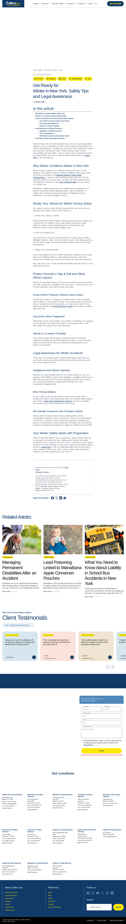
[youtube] (97, 893)
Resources (70, 3)
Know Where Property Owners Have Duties (55, 121)
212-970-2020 (60, 840)
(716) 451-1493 (11, 801)
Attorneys (8, 901)
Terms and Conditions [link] (116, 920)
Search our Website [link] (54, 907)
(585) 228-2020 (9, 840)
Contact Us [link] (90, 920)
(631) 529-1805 (61, 803)
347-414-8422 (11, 872)
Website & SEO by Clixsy (8, 921)
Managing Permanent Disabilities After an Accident (19, 570)
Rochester (62, 486)
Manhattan (44, 486)
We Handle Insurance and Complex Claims (54, 136)
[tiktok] (107, 893)
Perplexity (52, 79)
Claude (63, 79)
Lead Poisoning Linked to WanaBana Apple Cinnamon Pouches (62, 570)
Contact (90, 3)
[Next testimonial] (112, 667)
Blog (49, 895)
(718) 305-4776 (36, 805)
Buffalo (50, 486)
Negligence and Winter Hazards (51, 131)
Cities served (9, 898)
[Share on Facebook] (52, 498)
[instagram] (92, 893)
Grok (89, 79)
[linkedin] (112, 893)
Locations (81, 3)
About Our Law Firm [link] (11, 892)
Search (118, 907)
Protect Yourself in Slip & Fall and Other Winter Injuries (54, 118)
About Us (45, 3)
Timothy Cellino (40, 102)
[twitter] (102, 893)
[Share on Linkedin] (60, 498)
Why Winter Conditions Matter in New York (50, 113)
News (50, 892)
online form (46, 447)
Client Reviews (10, 910)
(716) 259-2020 (9, 806)
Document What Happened (49, 123)
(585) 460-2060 (112, 836)
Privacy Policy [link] (101, 920)
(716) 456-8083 (36, 870)
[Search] (95, 3)
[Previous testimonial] (108, 667)
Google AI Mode (77, 79)
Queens (51, 488)
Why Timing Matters (46, 133)
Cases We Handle (58, 3)
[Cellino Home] (13, 3)
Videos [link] (50, 898)
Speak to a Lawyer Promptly (49, 126)
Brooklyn (38, 488)
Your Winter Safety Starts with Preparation (50, 138)
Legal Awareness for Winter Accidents (48, 128)
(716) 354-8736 (36, 838)
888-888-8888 (115, 4)
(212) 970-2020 (35, 807)
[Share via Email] (64, 498)
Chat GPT (40, 79)
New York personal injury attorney (58, 401)
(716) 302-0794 (61, 872)
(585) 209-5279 (11, 838)
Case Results (9, 907)
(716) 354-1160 (111, 803)
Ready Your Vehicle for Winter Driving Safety (51, 116)
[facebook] (88, 893)
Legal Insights (37, 70)
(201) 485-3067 (86, 840)
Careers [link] (7, 904)
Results (35, 3)
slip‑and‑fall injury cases (63, 306)
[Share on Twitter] (56, 498)
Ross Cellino (6, 591)
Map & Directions (7, 808)
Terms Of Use (88, 745)
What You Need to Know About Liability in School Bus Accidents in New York (103, 573)
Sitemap (51, 904)
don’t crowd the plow (67, 182)
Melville (55, 486)
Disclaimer (51, 901)
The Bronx (45, 488)
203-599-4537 (61, 838)
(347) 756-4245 (86, 805)
